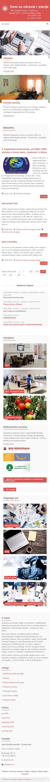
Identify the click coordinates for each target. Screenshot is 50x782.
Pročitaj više (8, 444)
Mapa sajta (42, 771)
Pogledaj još (8, 71)
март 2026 (6, 718)
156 (10, 275)
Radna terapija (29, 229)
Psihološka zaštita (10, 691)
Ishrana (6, 678)
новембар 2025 (8, 726)
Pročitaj (44, 196)
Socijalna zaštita (9, 700)
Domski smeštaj (11, 103)
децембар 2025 (8, 722)
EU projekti (10, 489)
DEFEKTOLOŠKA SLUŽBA (13, 674)
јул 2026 (5, 713)
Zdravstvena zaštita (10, 695)
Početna (5, 771)
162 (18, 275)
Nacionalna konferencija (13, 297)
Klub (22, 322)
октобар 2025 (7, 731)
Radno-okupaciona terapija (13, 682)
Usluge (38, 229)
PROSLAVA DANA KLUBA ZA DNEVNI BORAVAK (22, 325)
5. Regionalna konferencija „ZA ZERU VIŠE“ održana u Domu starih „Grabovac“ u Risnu (24, 151)
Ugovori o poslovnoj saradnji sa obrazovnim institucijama (23, 480)
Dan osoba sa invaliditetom (14, 311)
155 (4, 275)
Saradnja (26, 193)
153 (37, 272)
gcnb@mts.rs (9, 764)
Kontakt (25, 774)
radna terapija (14, 232)
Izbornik (6, 24)
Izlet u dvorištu (9, 242)
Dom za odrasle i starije (29, 7)
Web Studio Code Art (39, 779)
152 (30, 272)
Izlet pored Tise (10, 203)
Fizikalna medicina (10, 687)
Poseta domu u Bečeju (12, 304)
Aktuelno (8, 58)
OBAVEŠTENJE (9, 318)
